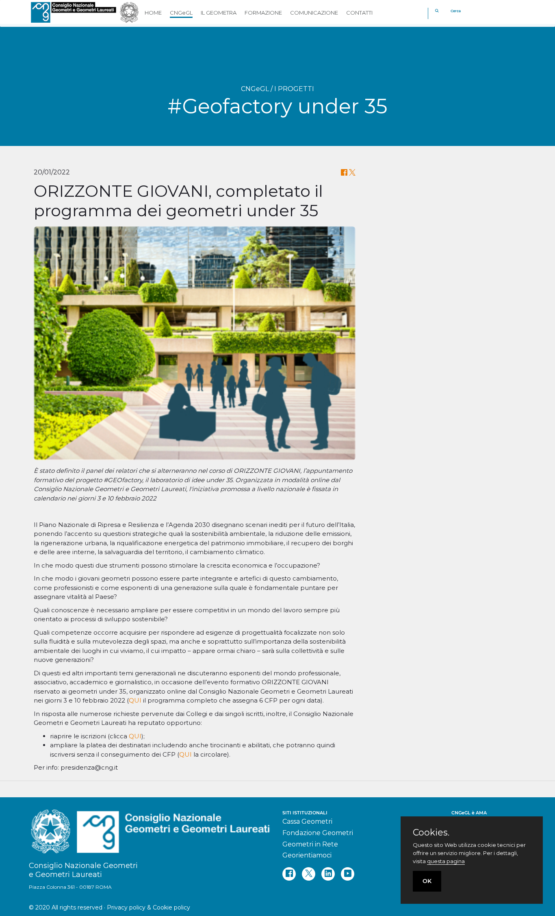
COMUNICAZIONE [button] (314, 12)
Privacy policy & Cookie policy (148, 907)
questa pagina (446, 861)
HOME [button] (153, 12)
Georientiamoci (307, 855)
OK (427, 881)
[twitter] (308, 874)
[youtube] (347, 874)
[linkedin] (328, 874)
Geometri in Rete (310, 844)
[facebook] (289, 874)
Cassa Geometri (307, 821)
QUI (135, 700)
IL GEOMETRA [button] (218, 12)
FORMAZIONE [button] (263, 12)
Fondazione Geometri (317, 833)
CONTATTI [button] (359, 12)
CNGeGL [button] (181, 12)
